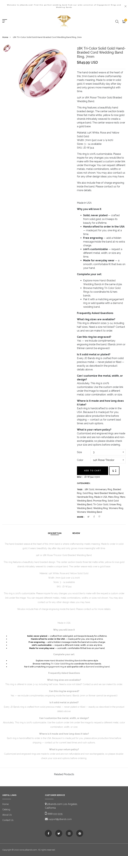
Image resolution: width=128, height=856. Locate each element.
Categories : (84, 483)
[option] (6, 49)
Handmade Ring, (85, 497)
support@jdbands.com (60, 819)
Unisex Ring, (115, 504)
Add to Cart (92, 471)
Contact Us (7, 820)
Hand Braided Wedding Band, (109, 493)
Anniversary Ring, (104, 489)
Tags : (80, 489)
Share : (80, 517)
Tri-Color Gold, (101, 504)
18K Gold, (90, 489)
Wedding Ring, (101, 508)
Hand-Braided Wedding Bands (65, 660)
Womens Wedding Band (89, 512)
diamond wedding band (97, 666)
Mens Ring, (114, 497)
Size (79, 452)
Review (76, 533)
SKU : (80, 477)
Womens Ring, (116, 508)
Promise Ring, (100, 500)
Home (5, 37)
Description (55, 533)
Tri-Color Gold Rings (61, 664)
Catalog (6, 809)
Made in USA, (101, 497)
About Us (7, 815)
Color (80, 460)
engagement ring (55, 666)
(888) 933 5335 (54, 814)
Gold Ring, (88, 493)
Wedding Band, (85, 508)
